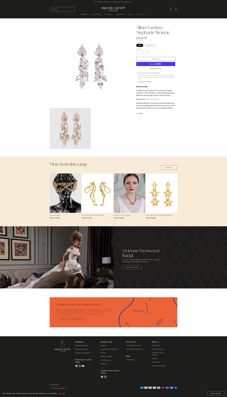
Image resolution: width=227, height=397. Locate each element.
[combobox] (63, 9)
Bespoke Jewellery (106, 356)
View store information (145, 81)
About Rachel (156, 345)
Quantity (138, 49)
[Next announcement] (172, 2)
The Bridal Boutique (158, 349)
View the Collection (132, 267)
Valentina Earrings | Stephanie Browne (93, 215)
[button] (85, 14)
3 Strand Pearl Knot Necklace (122, 215)
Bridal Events (156, 362)
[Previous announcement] (55, 2)
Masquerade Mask (55, 215)
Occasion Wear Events (159, 366)
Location (154, 358)
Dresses (103, 345)
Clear (139, 45)
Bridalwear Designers (81, 345)
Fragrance (104, 364)
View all (168, 167)
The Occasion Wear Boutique (158, 354)
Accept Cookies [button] (215, 393)
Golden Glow (150, 45)
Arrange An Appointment (82, 353)
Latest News (130, 360)
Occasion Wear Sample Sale (109, 349)
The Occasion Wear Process (134, 349)
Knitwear (103, 353)
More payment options (156, 68)
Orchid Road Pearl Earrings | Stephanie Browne (159, 215)
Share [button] (140, 113)
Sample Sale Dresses (81, 349)
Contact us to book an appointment (71, 319)
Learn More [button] (62, 393)
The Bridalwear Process (133, 345)
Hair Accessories (106, 360)
